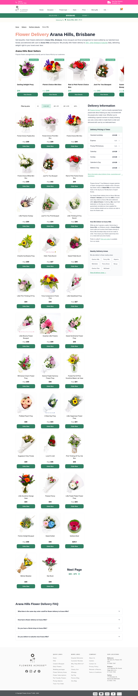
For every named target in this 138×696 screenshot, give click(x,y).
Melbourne (53, 15)
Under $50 (46, 106)
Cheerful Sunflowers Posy (26, 256)
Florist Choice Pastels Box (26, 136)
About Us (92, 658)
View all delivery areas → (98, 273)
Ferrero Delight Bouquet (26, 536)
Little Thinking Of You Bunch (74, 217)
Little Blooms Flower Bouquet (26, 337)
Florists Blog (75, 678)
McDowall (106, 268)
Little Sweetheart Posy (74, 296)
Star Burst (50, 576)
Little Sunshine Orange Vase (26, 497)
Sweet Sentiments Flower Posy (74, 337)
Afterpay (74, 672)
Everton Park (96, 268)
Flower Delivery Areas (60, 672)
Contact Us (92, 663)
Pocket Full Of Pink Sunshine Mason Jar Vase (74, 377)
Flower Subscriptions (59, 675)
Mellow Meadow (25, 576)
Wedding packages (59, 669)
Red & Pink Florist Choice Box (74, 177)
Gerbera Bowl (74, 536)
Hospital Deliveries (77, 658)
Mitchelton (95, 264)
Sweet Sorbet (50, 536)
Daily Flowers (57, 666)
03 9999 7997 (111, 663)
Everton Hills (95, 259)
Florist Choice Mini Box (74, 136)
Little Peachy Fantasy (26, 216)
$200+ (75, 106)
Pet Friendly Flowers (59, 678)
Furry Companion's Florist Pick (50, 297)
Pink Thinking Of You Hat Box (74, 457)
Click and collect (105, 239)
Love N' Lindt (50, 456)
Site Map (74, 681)
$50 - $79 (56, 106)
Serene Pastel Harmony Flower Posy (50, 377)
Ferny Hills (106, 259)
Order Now (26, 146)
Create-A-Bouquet (58, 663)
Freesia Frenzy (50, 496)
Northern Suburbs (34, 27)
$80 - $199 (66, 106)
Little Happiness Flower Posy (74, 417)
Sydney (84, 15)
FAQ (54, 661)
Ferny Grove (106, 264)
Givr (72, 666)
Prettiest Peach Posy (26, 416)
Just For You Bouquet (50, 176)
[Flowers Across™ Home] (21, 9)
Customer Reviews (77, 661)
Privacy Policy (93, 666)
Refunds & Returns (95, 669)
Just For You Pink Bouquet (50, 216)
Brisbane (70, 15)
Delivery (24, 27)
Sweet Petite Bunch (74, 256)
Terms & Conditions (95, 672)
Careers (91, 661)
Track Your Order (58, 683)
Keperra (116, 259)
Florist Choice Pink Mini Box (50, 137)
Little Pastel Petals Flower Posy (74, 497)
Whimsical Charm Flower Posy (26, 377)
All (38, 106)
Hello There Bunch (50, 256)
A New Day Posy (50, 416)
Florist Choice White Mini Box (26, 177)
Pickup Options (58, 681)
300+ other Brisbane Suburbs (97, 42)
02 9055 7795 (111, 680)
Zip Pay (73, 675)
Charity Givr (75, 669)
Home (41, 10)
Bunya (115, 264)
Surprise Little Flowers (50, 336)
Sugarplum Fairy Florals (26, 456)
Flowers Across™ (95, 110)
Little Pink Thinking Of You (26, 296)
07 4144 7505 (111, 672)
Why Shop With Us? (77, 663)
